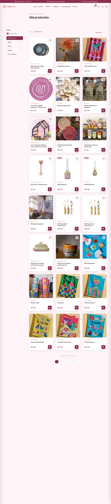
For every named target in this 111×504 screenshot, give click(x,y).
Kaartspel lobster (89, 263)
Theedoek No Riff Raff (37, 342)
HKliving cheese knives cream (62, 224)
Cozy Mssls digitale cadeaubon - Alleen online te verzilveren (39, 106)
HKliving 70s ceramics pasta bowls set (64, 264)
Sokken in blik (35, 303)
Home (35, 6)
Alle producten (12, 38)
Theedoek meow (89, 342)
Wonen (48, 7)
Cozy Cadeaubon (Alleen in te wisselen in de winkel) (39, 146)
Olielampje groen (89, 184)
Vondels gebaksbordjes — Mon (64, 146)
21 (73, 361)
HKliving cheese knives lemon (89, 224)
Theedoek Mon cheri (90, 66)
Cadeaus (56, 7)
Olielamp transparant (37, 224)
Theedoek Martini (89, 303)
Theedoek (60, 303)
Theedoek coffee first (64, 342)
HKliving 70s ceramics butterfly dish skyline (37, 264)
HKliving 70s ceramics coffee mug (91, 146)
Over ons (75, 6)
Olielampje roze (62, 184)
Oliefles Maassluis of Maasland (90, 106)
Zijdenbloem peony (63, 66)
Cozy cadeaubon (66, 6)
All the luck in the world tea (39, 184)
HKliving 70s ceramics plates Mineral (37, 67)
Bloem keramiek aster (64, 105)
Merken (41, 7)
